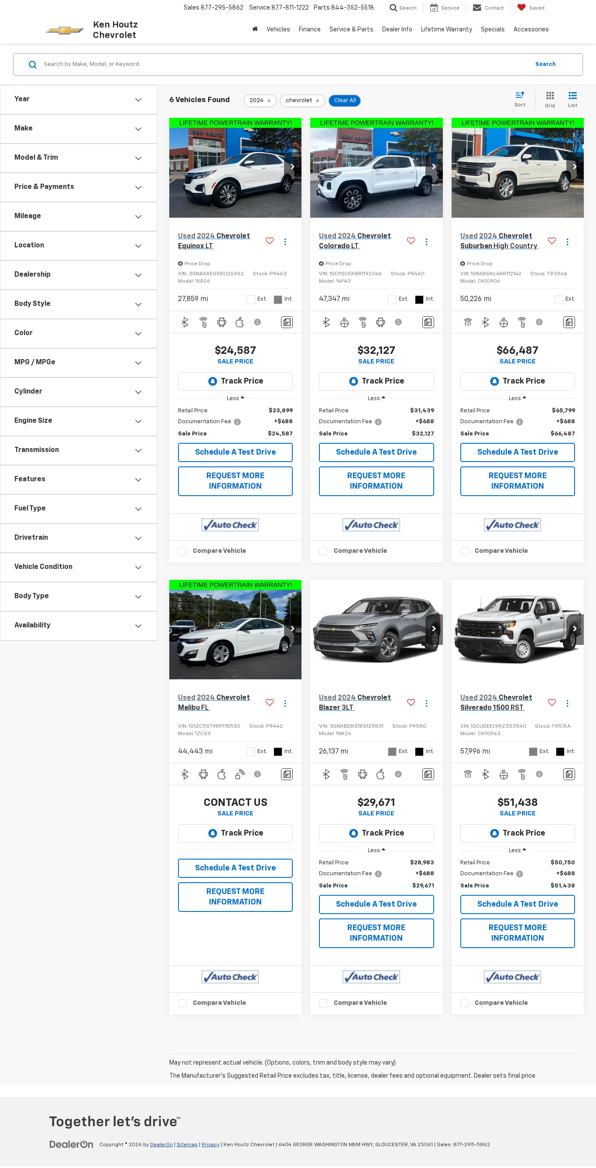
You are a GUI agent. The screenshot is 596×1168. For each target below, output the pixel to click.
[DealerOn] (71, 1144)
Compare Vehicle (219, 551)
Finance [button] (310, 30)
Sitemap (187, 1144)
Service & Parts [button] (351, 30)
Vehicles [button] (278, 30)
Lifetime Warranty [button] (446, 30)
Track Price (242, 381)
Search (545, 64)
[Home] (255, 30)
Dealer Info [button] (397, 30)
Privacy (210, 1144)
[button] (292, 167)
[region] (235, 422)
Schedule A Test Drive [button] (235, 452)
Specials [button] (493, 30)
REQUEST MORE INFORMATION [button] (235, 481)
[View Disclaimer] (257, 322)
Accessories (531, 30)
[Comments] (287, 322)
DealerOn (161, 1144)
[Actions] (285, 241)
